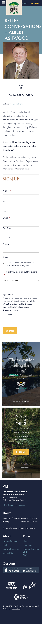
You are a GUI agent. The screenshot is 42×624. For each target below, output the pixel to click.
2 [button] (17, 401)
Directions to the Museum (14, 505)
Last (4, 211)
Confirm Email (8, 238)
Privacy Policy (24, 467)
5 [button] (25, 401)
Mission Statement (11, 541)
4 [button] (22, 401)
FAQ (25, 555)
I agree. (10, 314)
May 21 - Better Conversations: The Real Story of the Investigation (21, 264)
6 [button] (28, 401)
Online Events (18, 103)
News (25, 541)
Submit (10, 330)
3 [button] (19, 401)
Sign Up (21, 452)
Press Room (28, 545)
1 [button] (14, 401)
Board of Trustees (11, 548)
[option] (21, 372)
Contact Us (8, 552)
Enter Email (7, 228)
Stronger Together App (31, 550)
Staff (5, 545)
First (4, 201)
